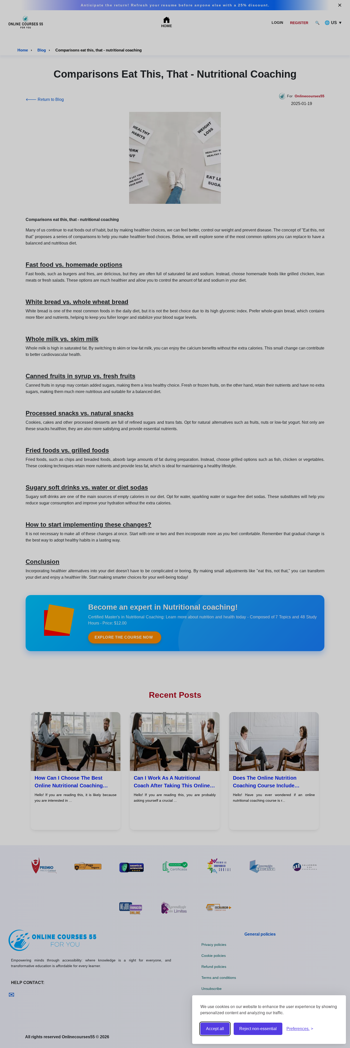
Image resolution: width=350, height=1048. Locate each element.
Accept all (215, 1028)
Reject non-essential (258, 1028)
